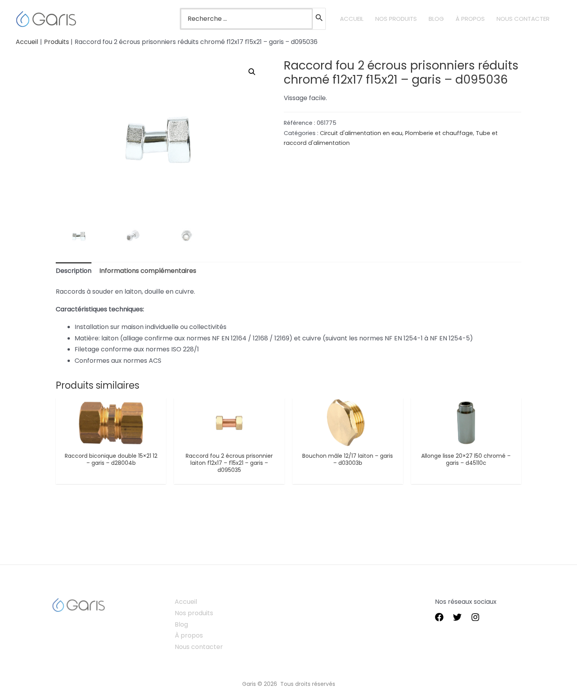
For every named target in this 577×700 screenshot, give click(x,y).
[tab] (73, 271)
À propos (189, 635)
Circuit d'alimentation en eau (361, 133)
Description (73, 270)
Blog (181, 624)
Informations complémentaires (147, 270)
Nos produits (194, 613)
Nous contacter (199, 646)
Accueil (186, 601)
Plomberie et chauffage (439, 133)
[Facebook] (439, 617)
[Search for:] (246, 18)
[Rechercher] (319, 18)
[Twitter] (457, 617)
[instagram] (475, 617)
